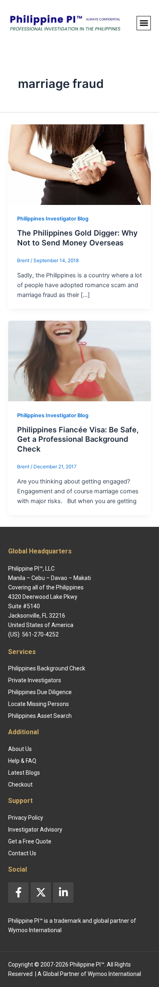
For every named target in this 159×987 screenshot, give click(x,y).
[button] (144, 23)
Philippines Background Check (46, 668)
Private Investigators (34, 680)
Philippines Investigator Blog (52, 219)
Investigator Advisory (35, 829)
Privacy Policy (25, 817)
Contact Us (22, 853)
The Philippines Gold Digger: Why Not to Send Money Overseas (77, 237)
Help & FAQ (22, 761)
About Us (20, 749)
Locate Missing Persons (38, 704)
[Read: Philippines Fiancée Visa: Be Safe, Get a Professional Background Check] (79, 360)
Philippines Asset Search (40, 716)
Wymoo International (114, 974)
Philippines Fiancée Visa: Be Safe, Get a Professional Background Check (78, 439)
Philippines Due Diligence (40, 692)
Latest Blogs (24, 772)
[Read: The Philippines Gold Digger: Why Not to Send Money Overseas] (79, 164)
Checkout (20, 784)
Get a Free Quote (29, 841)
